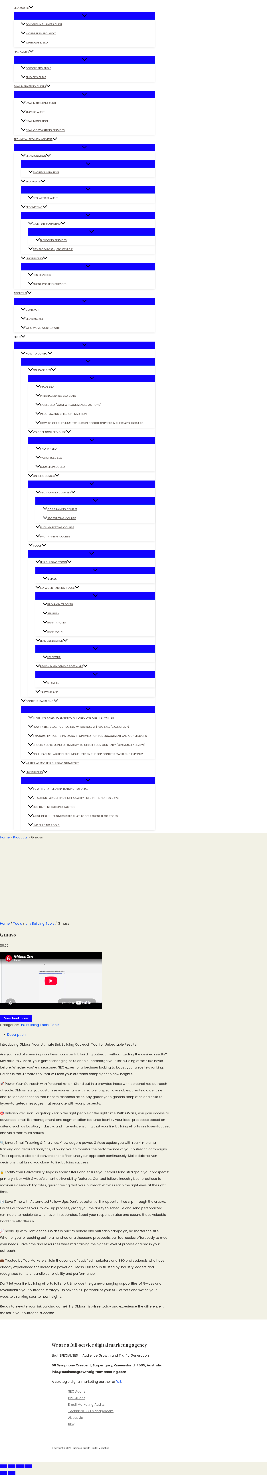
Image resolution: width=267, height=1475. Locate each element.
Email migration (37, 121)
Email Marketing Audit (41, 103)
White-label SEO (37, 42)
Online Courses (44, 476)
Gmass (52, 579)
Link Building (34, 258)
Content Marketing (47, 224)
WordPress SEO (51, 458)
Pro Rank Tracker (60, 604)
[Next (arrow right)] (11, 1473)
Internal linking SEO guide (58, 396)
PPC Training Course (55, 536)
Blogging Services (53, 240)
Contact (32, 310)
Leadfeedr (54, 657)
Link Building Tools (53, 562)
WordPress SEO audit (41, 33)
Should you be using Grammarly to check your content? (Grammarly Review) (89, 745)
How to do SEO (36, 353)
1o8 (118, 1381)
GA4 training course (62, 509)
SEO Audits (21, 8)
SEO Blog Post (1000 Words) (53, 249)
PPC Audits (21, 51)
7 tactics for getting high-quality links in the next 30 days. (76, 798)
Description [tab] (16, 1034)
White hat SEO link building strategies (52, 763)
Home (5, 923)
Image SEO (47, 386)
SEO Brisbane (34, 319)
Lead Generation (51, 641)
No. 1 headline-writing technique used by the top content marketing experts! (88, 754)
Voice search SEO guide (49, 432)
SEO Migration (36, 156)
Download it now (16, 1018)
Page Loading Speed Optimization (63, 414)
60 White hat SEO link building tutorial (60, 789)
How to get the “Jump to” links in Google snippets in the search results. (92, 423)
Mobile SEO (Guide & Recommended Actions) (70, 405)
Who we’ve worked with (43, 328)
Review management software (61, 666)
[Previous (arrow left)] (3, 1473)
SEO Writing (34, 207)
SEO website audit (45, 198)
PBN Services (42, 275)
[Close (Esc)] (28, 1466)
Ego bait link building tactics (54, 807)
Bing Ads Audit (36, 77)
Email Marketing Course (57, 527)
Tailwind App (49, 692)
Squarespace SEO (52, 467)
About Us (20, 293)
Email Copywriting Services (45, 130)
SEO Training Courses (55, 492)
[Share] (20, 1466)
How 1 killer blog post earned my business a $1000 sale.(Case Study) (81, 727)
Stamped (53, 683)
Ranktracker (56, 622)
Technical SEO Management (33, 139)
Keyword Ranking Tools (57, 588)
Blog (17, 337)
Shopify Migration (46, 172)
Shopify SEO (48, 449)
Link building (34, 772)
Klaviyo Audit (35, 112)
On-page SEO (42, 370)
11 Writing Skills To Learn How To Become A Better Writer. (73, 717)
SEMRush (53, 613)
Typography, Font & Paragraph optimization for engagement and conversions (90, 736)
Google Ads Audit (38, 68)
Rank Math (54, 631)
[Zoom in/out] (3, 1466)
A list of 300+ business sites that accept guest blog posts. (75, 816)
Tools (37, 545)
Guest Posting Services (49, 284)
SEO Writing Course (61, 518)
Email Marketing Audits (30, 86)
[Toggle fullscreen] (11, 1466)
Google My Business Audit (44, 24)
